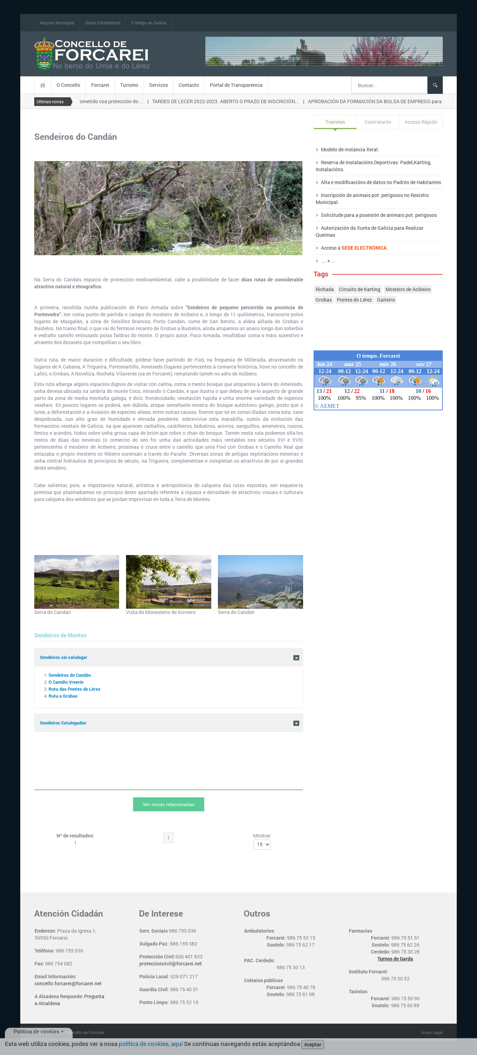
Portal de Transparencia (236, 85)
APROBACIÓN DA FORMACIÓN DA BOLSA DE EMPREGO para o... (372, 101)
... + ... (328, 260)
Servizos (158, 85)
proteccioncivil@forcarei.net (170, 963)
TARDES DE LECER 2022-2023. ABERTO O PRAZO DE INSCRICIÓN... (219, 101)
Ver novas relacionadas (169, 804)
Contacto (189, 85)
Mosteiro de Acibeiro (408, 289)
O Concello (68, 85)
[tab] (168, 723)
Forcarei (100, 85)
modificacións (349, 182)
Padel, (407, 162)
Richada (325, 289)
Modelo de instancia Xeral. (350, 149)
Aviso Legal (432, 1032)
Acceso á (354, 247)
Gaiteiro (386, 299)
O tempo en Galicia (149, 22)
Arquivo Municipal (57, 22)
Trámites (335, 122)
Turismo (129, 85)
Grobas (324, 299)
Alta (325, 182)
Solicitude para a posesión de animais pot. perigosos (379, 215)
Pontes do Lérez (354, 299)
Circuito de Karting (359, 289)
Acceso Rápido (421, 122)
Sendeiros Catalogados (63, 723)
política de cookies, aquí (151, 1044)
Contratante (378, 122)
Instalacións (329, 169)
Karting (422, 162)
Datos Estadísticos (102, 22)
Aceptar (312, 1044)
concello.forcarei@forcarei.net (68, 983)
